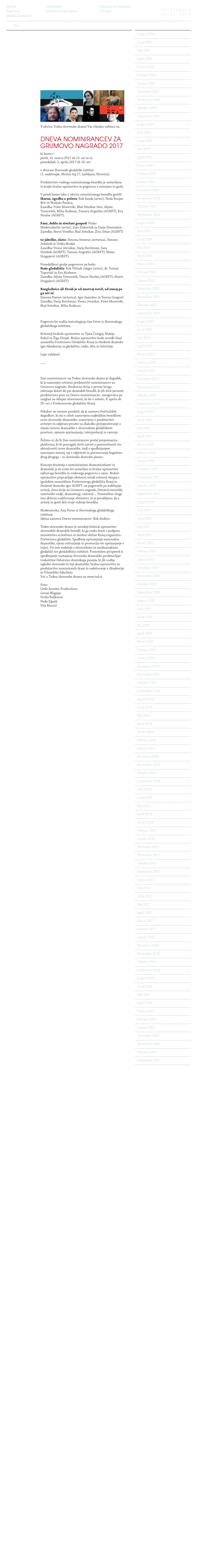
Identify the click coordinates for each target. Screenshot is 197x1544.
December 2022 (148, 379)
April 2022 (144, 436)
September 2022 (148, 404)
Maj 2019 (143, 715)
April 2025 (144, 157)
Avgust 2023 (145, 321)
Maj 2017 (143, 904)
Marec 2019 (145, 732)
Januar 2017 (146, 937)
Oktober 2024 (146, 206)
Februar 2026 (146, 75)
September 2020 (148, 592)
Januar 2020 (146, 658)
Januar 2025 (146, 182)
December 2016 (148, 945)
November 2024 (148, 198)
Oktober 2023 (146, 305)
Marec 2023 (145, 354)
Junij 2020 (144, 617)
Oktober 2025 (146, 108)
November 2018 (148, 765)
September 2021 (148, 494)
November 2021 (148, 477)
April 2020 (144, 633)
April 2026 (144, 59)
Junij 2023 (144, 330)
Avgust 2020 (145, 601)
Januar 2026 (146, 83)
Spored (11, 6)
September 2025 (148, 116)
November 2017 (148, 855)
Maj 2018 (143, 806)
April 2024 (144, 256)
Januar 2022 (146, 461)
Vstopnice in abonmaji (114, 6)
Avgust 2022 (145, 412)
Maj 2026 (143, 50)
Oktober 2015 (146, 1052)
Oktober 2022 (146, 395)
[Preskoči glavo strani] (192, 5)
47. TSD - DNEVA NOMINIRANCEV (42, 25)
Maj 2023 (143, 338)
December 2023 (148, 288)
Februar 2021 (146, 551)
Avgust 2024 (145, 223)
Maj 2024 (143, 247)
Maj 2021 (143, 527)
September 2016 (148, 970)
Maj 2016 (143, 995)
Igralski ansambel (18, 16)
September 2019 (148, 691)
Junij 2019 (144, 707)
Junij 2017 (144, 896)
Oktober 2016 (146, 962)
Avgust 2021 (145, 502)
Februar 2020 (146, 650)
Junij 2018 (144, 798)
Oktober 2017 (146, 863)
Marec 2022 (145, 445)
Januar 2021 (146, 560)
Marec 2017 (145, 921)
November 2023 (148, 297)
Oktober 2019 (146, 683)
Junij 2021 (144, 518)
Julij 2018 (144, 789)
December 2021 (148, 469)
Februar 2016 (146, 1019)
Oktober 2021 (146, 486)
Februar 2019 (146, 740)
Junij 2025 (144, 141)
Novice (50, 16)
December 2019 (148, 666)
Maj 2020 (143, 625)
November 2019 (148, 674)
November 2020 (148, 576)
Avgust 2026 (145, 34)
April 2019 (144, 724)
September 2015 (148, 1060)
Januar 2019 (146, 748)
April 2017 (144, 913)
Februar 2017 (146, 929)
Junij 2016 (144, 986)
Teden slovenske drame (61, 11)
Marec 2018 (145, 822)
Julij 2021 (144, 510)
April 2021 (144, 535)
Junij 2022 (144, 420)
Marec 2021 (145, 543)
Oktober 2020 (146, 584)
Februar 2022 (146, 453)
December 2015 (148, 1036)
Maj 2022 (143, 428)
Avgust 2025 (145, 124)
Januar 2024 (146, 280)
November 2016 (148, 954)
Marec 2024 (145, 264)
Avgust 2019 (145, 699)
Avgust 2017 (145, 880)
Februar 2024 (146, 272)
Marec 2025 (145, 166)
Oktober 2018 (146, 773)
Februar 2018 (146, 831)
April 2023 (144, 346)
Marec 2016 (145, 1011)
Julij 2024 (144, 231)
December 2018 (148, 757)
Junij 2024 (144, 239)
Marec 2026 (145, 67)
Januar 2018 (146, 839)
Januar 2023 (146, 371)
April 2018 (144, 814)
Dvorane (105, 11)
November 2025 (148, 100)
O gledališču (53, 6)
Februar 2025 (146, 174)
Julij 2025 (144, 133)
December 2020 (148, 568)
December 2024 (148, 190)
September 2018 (148, 781)
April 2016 (144, 1003)
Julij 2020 (144, 609)
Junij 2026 (144, 42)
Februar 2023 (146, 363)
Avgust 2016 (145, 978)
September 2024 (148, 215)
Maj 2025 (143, 149)
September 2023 (148, 313)
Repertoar (13, 11)
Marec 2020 (145, 642)
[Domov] (176, 11)
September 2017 (148, 872)
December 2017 (148, 847)
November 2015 (148, 1044)
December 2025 (148, 91)
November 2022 (148, 387)
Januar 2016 (146, 1028)
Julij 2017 (144, 888)
